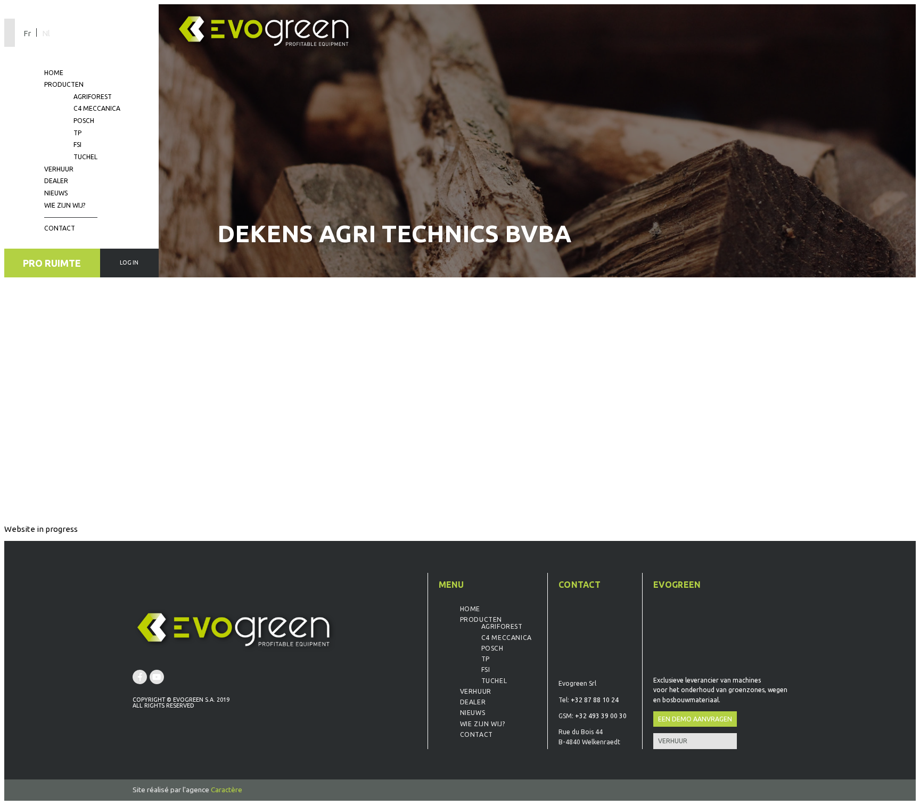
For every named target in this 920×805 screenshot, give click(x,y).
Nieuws (56, 193)
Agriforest (92, 96)
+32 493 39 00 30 (601, 715)
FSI (77, 144)
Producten (64, 84)
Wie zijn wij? (64, 205)
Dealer (56, 180)
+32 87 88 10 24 (595, 699)
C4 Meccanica (96, 108)
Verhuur (58, 169)
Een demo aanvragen (695, 719)
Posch (83, 120)
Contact (59, 228)
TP (77, 132)
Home (53, 72)
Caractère (226, 789)
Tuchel (85, 156)
